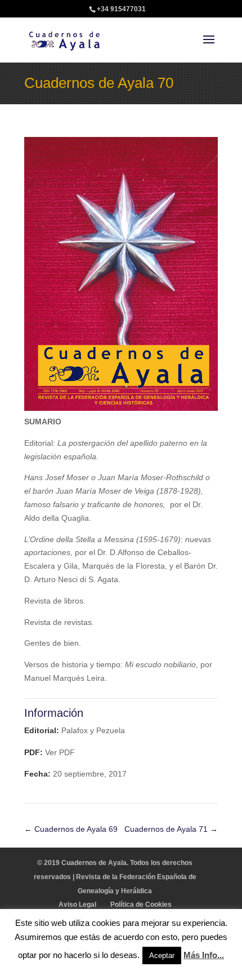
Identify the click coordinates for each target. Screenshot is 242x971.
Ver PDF (60, 752)
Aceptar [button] (161, 955)
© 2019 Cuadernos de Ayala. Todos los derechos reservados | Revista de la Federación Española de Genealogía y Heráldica (115, 877)
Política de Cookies (141, 904)
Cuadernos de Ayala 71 (171, 828)
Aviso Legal (77, 904)
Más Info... (203, 955)
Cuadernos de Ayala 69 (71, 828)
